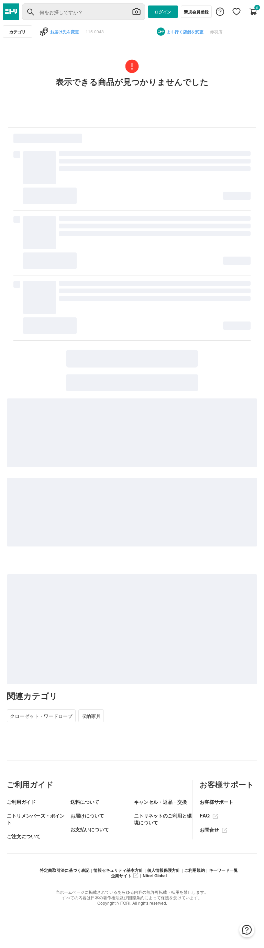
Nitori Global (155, 875)
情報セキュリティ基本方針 (118, 870)
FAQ (205, 815)
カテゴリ (17, 32)
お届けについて (87, 815)
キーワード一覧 (223, 870)
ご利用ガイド (21, 801)
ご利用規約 (194, 870)
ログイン (163, 12)
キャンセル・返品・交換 (160, 801)
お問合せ (210, 829)
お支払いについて (89, 829)
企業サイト (121, 875)
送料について (84, 801)
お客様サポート (216, 801)
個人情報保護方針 (163, 870)
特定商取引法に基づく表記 (64, 870)
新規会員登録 (196, 12)
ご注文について (24, 836)
